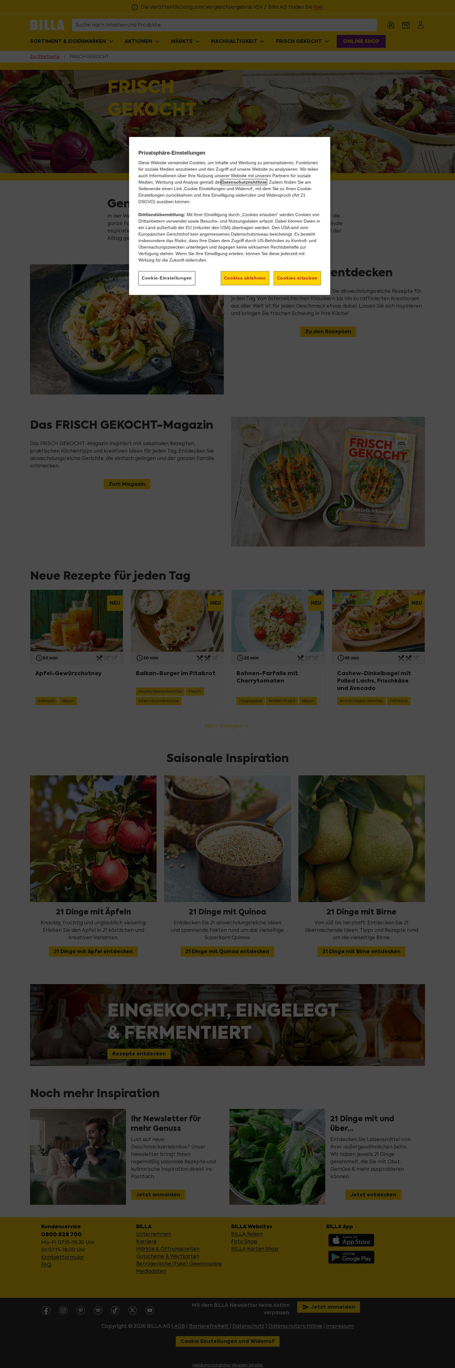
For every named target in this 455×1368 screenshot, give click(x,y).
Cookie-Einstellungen (167, 277)
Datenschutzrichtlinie (243, 182)
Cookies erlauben (297, 277)
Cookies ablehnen (245, 277)
